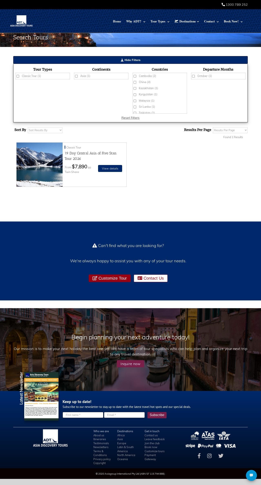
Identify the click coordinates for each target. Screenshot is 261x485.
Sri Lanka (147, 106)
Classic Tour (31, 76)
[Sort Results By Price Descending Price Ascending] (45, 130)
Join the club (152, 443)
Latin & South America (125, 449)
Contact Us (153, 278)
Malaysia (146, 100)
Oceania (122, 459)
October (204, 76)
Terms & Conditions (100, 453)
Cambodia (147, 76)
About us (98, 435)
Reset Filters (130, 118)
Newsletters (100, 447)
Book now (151, 447)
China (144, 82)
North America (126, 455)
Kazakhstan (148, 88)
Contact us (151, 435)
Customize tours (155, 451)
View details (110, 168)
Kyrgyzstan (148, 94)
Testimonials (101, 443)
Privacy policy (102, 459)
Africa (121, 435)
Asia (85, 76)
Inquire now (130, 363)
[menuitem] (117, 21)
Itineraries (99, 439)
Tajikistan (147, 112)
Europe (121, 443)
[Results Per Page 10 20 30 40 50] (230, 130)
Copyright (99, 463)
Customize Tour (112, 278)
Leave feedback (155, 439)
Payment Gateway (150, 457)
